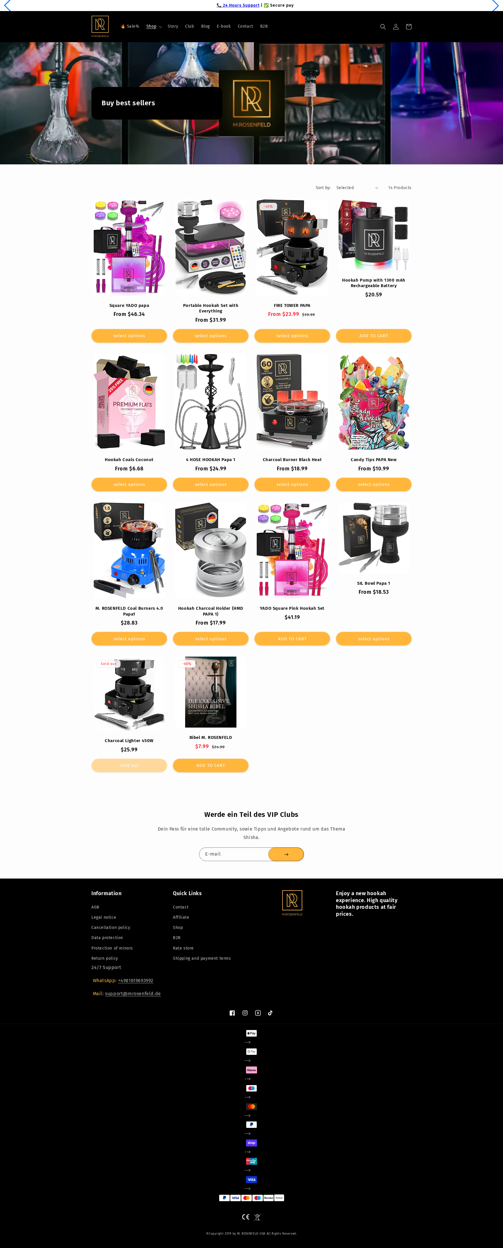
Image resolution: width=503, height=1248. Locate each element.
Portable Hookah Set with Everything (210, 308)
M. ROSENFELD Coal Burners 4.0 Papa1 (129, 611)
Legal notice (103, 917)
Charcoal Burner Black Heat (292, 459)
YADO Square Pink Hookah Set (292, 608)
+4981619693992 (135, 980)
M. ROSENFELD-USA (251, 1233)
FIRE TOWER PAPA (292, 305)
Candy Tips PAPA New (373, 459)
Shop (178, 927)
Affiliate (181, 917)
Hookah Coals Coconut (129, 459)
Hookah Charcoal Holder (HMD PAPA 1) (210, 611)
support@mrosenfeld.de (133, 993)
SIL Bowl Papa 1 (373, 583)
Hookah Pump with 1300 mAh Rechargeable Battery (373, 283)
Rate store (183, 948)
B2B (177, 937)
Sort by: (323, 187)
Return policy (104, 958)
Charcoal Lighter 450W (129, 740)
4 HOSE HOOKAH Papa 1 (210, 459)
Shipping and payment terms (202, 958)
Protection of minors (112, 948)
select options (129, 335)
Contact (180, 907)
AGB (95, 907)
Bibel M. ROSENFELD (210, 737)
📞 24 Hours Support (234, 5)
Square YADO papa (129, 305)
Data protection (107, 937)
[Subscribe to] (286, 854)
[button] (153, 26)
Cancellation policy (110, 927)
